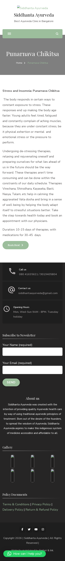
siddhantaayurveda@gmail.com (38, 293)
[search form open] (57, 33)
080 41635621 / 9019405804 (38, 274)
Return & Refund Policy (42, 510)
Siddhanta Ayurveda (34, 15)
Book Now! (14, 245)
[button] (24, 553)
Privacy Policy (41, 504)
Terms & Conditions (16, 504)
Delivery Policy (12, 510)
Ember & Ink (46, 550)
